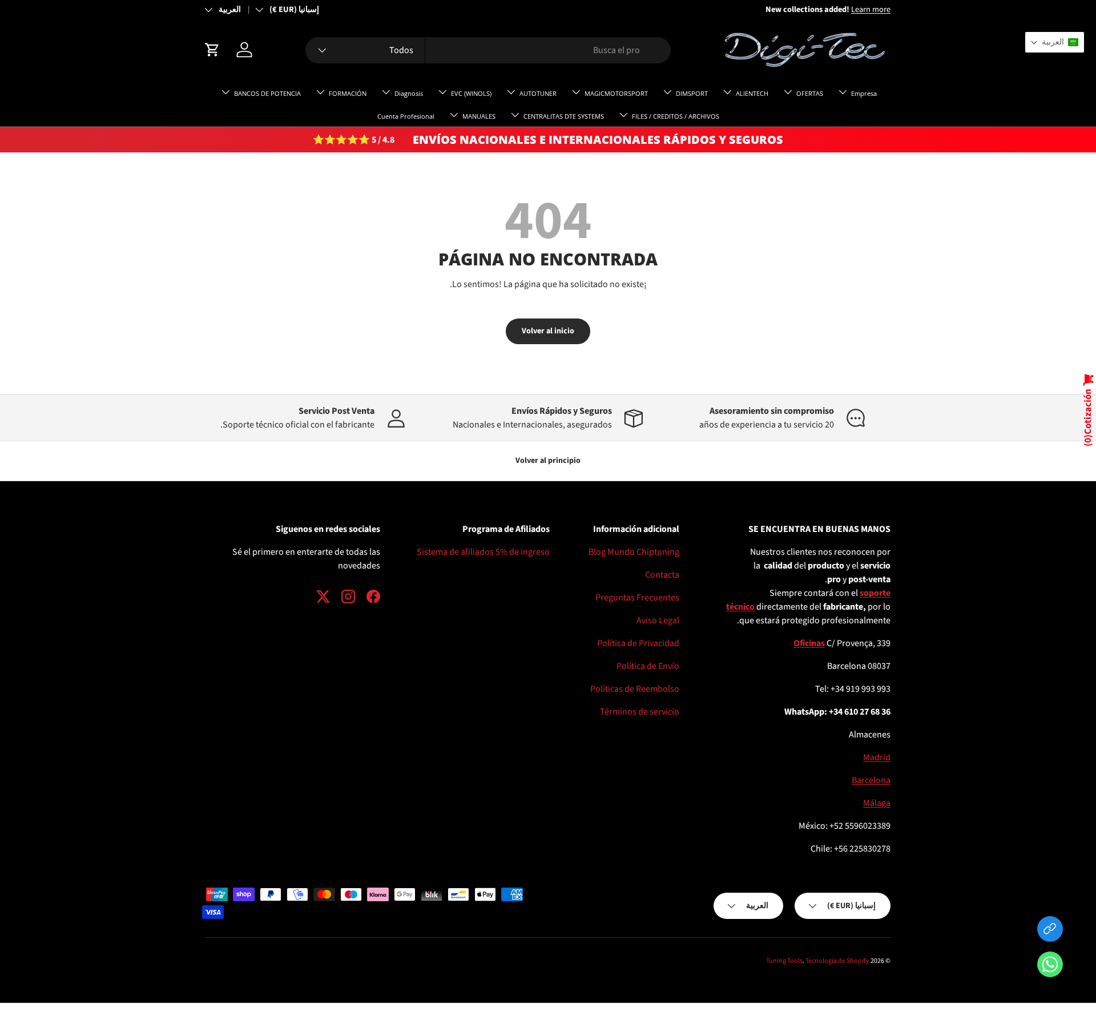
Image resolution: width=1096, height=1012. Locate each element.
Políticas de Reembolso (634, 689)
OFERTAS (809, 93)
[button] (1050, 966)
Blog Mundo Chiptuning (634, 552)
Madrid (876, 757)
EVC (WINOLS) (471, 93)
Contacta (662, 575)
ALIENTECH (752, 93)
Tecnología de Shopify (837, 961)
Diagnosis (408, 93)
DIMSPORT (692, 93)
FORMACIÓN (347, 93)
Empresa (864, 93)
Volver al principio (548, 460)
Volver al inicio (548, 331)
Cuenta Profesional (405, 116)
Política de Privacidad (638, 643)
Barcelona (871, 780)
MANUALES (478, 116)
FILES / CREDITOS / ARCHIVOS (675, 116)
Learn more (815, 9)
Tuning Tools (784, 961)
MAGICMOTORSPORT (616, 93)
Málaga (876, 803)
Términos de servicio (639, 711)
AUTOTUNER (538, 93)
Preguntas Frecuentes (637, 597)
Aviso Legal (657, 620)
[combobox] (487, 50)
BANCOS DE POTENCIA (267, 93)
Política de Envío (647, 666)
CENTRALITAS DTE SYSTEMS (563, 116)
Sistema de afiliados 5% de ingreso (483, 552)
